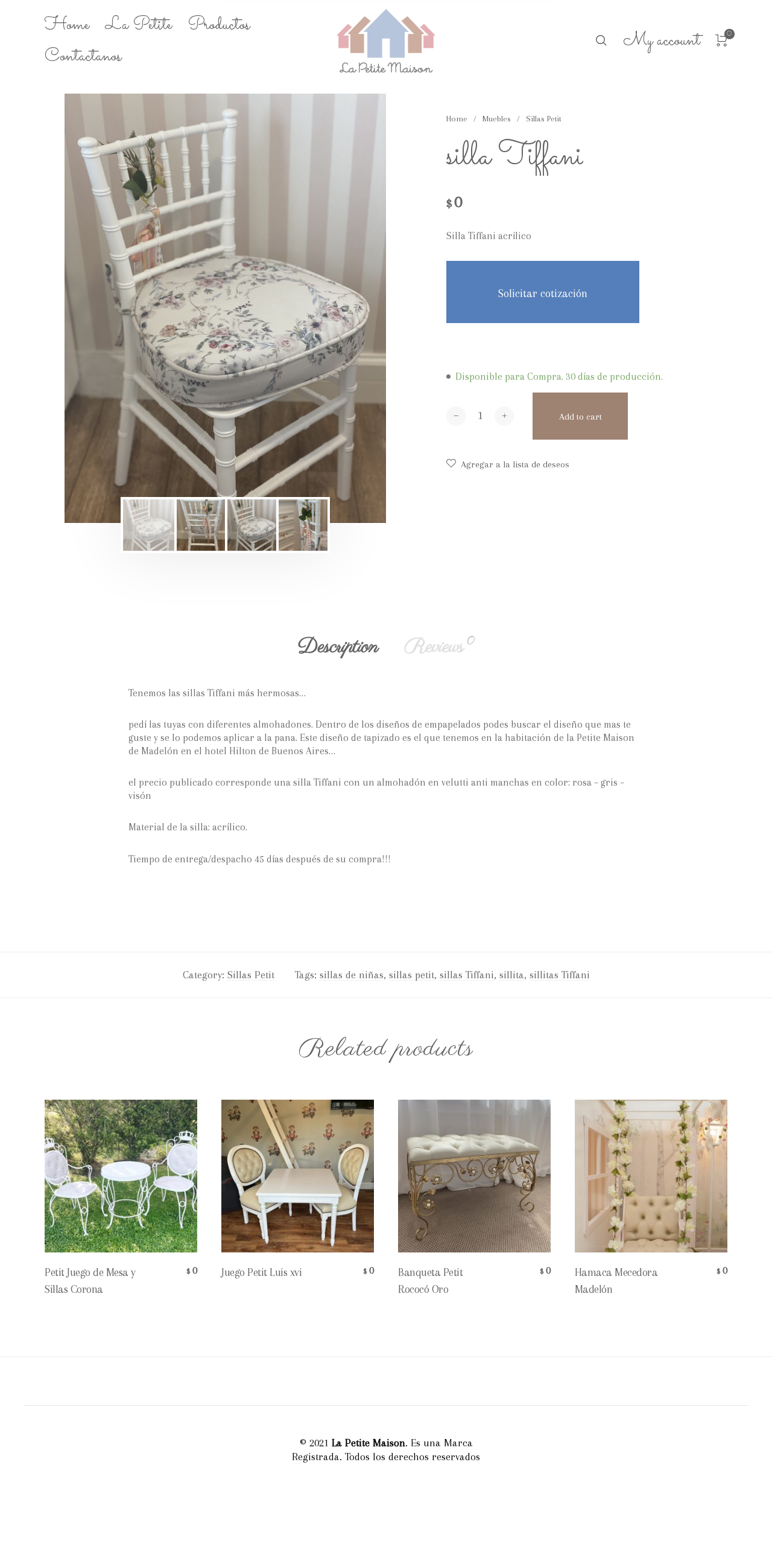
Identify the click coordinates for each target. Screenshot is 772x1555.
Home (456, 118)
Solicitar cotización (542, 293)
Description (338, 647)
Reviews (439, 647)
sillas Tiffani (467, 975)
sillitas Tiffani (560, 975)
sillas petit (411, 975)
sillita (511, 975)
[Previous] (105, 308)
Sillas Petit (543, 118)
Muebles (496, 118)
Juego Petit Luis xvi (261, 1272)
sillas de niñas (352, 975)
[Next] (345, 308)
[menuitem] (75, 25)
